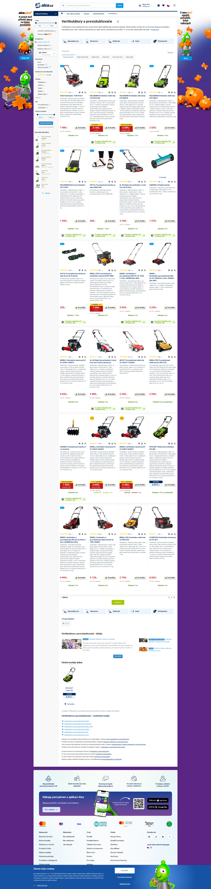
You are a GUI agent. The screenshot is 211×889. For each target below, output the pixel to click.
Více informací (42, 885)
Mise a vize (91, 852)
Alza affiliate (114, 848)
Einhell (40, 91)
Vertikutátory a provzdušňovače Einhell (76, 721)
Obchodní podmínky (46, 856)
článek (151, 648)
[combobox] (88, 5)
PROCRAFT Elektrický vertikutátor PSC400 (69, 689)
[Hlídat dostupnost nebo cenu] (82, 92)
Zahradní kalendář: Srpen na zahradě (102, 639)
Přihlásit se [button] (146, 6)
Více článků (118, 656)
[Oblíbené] (163, 5)
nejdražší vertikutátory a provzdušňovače (115, 742)
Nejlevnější (95, 57)
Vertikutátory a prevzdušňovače (99, 751)
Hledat (119, 5)
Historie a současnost (95, 848)
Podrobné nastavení (124, 877)
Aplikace (90, 864)
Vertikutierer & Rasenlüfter (103, 754)
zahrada (85, 639)
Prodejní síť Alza (45, 848)
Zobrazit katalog (41, 14)
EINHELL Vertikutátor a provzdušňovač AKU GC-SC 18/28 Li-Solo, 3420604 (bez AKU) (132, 276)
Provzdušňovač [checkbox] (43, 105)
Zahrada (86, 13)
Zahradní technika (98, 13)
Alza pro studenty (116, 852)
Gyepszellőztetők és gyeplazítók (112, 759)
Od (36, 23)
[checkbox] (46, 31)
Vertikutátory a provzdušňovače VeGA (76, 732)
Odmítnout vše (125, 884)
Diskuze (170, 52)
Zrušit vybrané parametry (46, 127)
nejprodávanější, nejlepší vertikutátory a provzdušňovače (129, 744)
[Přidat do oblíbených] (79, 92)
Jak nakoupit (67, 844)
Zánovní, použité (43, 67)
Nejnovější (129, 57)
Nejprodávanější (82, 57)
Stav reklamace (68, 840)
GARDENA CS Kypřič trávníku (159, 185)
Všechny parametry (46, 123)
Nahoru (65, 597)
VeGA (40, 88)
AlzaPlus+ (114, 844)
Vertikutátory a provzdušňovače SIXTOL (76, 729)
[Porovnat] (85, 92)
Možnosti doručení (46, 836)
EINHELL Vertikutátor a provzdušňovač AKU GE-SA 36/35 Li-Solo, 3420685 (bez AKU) (73, 540)
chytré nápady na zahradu (156, 639)
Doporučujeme (68, 57)
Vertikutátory (112, 13)
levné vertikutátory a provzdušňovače (118, 739)
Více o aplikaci (49, 809)
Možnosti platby (44, 840)
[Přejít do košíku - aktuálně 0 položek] (174, 5)
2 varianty (162, 177)
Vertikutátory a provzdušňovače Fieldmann (77, 724)
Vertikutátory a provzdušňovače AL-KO (76, 735)
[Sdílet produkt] (118, 21)
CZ (151, 847)
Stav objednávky (69, 836)
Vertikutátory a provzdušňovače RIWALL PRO (78, 726)
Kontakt (89, 836)
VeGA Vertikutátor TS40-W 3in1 (71, 96)
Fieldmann (41, 82)
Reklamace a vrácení (46, 844)
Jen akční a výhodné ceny (46, 31)
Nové (39, 62)
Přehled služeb (44, 864)
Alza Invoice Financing (118, 860)
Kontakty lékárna (93, 840)
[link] (46, 193)
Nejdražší (106, 57)
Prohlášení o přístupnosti (48, 860)
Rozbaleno (41, 65)
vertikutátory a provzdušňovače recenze (113, 747)
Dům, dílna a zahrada (73, 13)
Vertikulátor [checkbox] (41, 108)
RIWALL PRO (42, 94)
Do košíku (81, 128)
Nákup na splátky (45, 852)
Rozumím (124, 870)
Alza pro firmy (115, 836)
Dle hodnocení (117, 57)
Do (56, 23)
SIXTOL (40, 85)
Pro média (90, 860)
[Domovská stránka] (62, 13)
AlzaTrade (114, 856)
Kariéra (89, 856)
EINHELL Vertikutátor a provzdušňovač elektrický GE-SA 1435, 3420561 (101, 540)
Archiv (67, 623)
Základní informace (94, 844)
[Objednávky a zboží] (158, 5)
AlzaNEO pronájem (117, 840)
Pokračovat (155, 30)
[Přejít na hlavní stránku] (44, 5)
